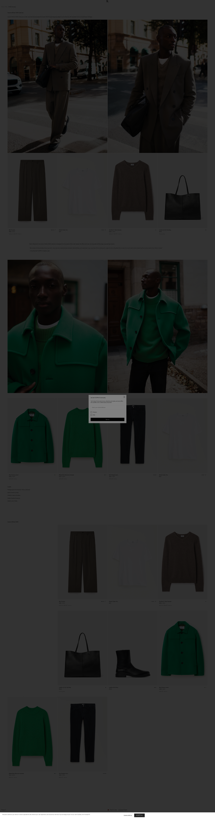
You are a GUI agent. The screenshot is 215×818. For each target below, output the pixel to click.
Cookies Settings (128, 815)
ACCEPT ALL (139, 815)
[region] (107, 815)
